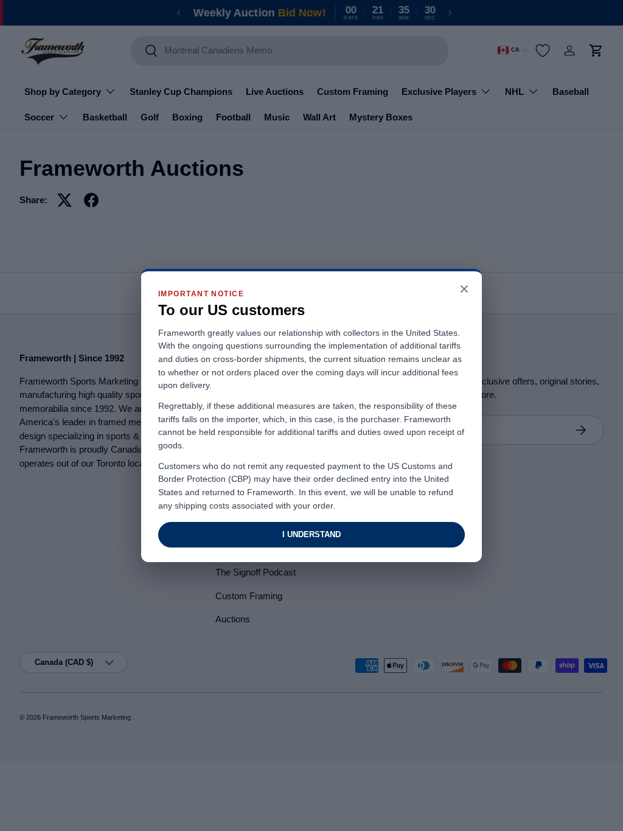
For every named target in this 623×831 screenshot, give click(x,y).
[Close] (464, 290)
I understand (311, 534)
